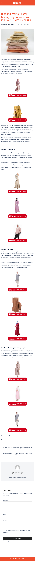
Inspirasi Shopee (8, 24)
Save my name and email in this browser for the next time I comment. (16, 531)
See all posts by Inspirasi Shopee (17, 477)
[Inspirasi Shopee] (17, 2)
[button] (2, 2)
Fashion (26, 24)
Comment (6, 500)
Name (5, 514)
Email (4, 520)
